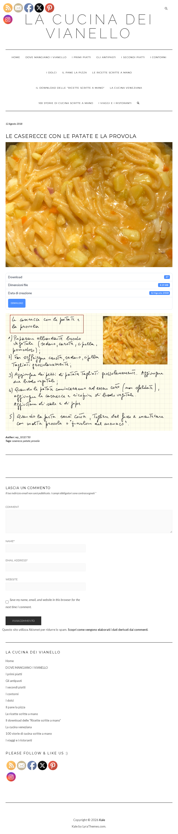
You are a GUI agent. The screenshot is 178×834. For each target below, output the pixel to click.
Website (12, 579)
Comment (12, 507)
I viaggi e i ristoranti (115, 103)
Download (17, 303)
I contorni (158, 57)
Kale (102, 820)
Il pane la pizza (74, 72)
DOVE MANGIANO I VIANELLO (46, 57)
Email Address (17, 560)
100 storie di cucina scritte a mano (65, 103)
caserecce (17, 440)
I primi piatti (81, 57)
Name (10, 541)
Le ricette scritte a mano (112, 72)
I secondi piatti (133, 57)
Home (16, 57)
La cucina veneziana (126, 87)
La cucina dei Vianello (89, 26)
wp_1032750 (23, 437)
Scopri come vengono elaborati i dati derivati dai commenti (108, 629)
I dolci (51, 72)
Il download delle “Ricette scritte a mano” (70, 87)
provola (35, 440)
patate (26, 440)
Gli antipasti (106, 57)
